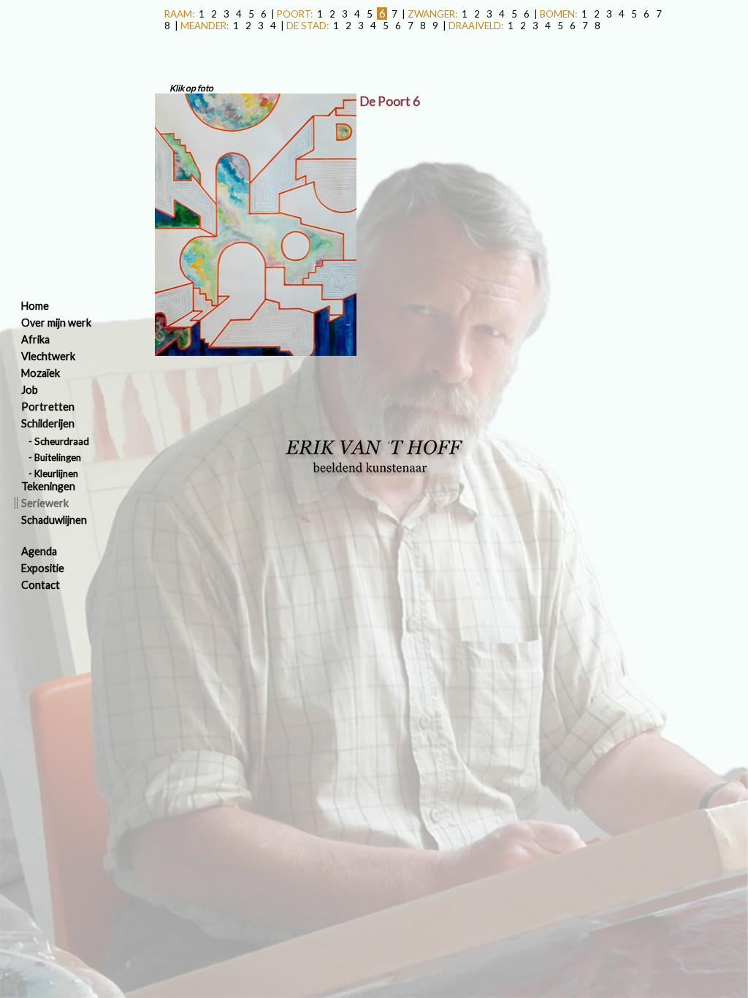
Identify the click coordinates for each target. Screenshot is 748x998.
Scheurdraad (61, 441)
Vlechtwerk (48, 356)
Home (35, 306)
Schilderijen (48, 423)
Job (29, 390)
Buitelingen (57, 457)
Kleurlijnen (56, 473)
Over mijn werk (56, 322)
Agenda (39, 551)
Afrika (35, 339)
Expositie (42, 568)
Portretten (48, 406)
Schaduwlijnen (54, 520)
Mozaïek (40, 373)
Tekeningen (48, 486)
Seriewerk (45, 503)
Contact (40, 585)
